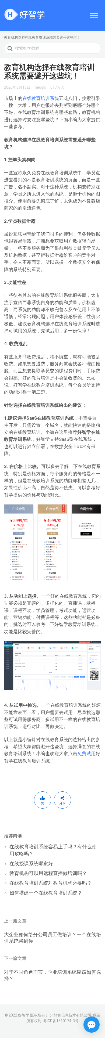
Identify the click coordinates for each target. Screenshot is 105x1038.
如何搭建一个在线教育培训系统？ (45, 893)
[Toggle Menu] (94, 15)
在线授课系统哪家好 (31, 863)
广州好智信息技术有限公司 (68, 1015)
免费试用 (86, 753)
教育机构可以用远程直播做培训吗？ (48, 873)
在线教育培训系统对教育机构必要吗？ (50, 883)
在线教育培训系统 (40, 98)
